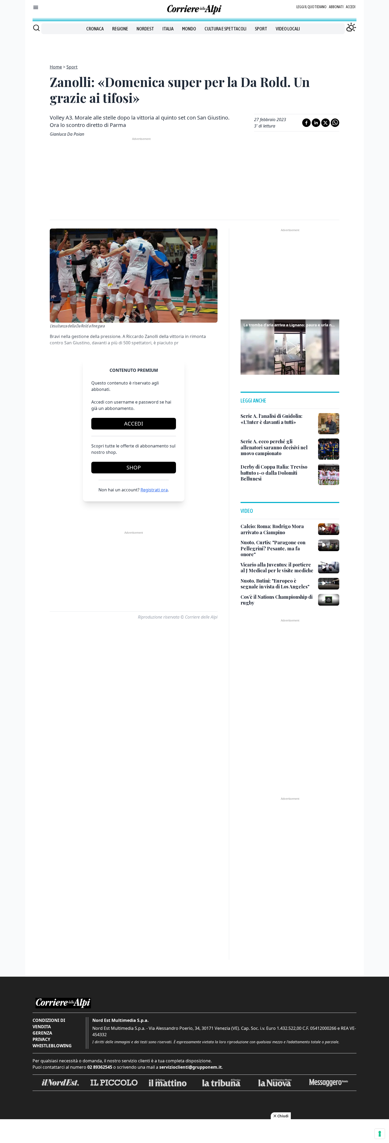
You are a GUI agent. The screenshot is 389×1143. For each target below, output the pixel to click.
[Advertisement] (194, 46)
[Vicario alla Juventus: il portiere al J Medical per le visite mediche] (328, 567)
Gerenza (42, 1033)
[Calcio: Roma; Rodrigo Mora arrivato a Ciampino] (328, 529)
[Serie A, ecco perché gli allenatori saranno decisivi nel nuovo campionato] (328, 449)
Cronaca (95, 28)
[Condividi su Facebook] (306, 122)
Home (56, 67)
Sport (261, 28)
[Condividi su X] (325, 122)
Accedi (350, 7)
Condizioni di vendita (49, 1023)
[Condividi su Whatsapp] (335, 122)
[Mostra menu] (36, 7)
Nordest (145, 28)
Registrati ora (154, 490)
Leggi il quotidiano (311, 7)
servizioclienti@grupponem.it (190, 1067)
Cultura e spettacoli (225, 28)
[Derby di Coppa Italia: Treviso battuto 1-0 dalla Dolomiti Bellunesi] (328, 474)
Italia (168, 28)
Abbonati (336, 7)
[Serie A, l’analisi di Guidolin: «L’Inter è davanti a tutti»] (328, 423)
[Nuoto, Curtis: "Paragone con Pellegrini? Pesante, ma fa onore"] (328, 545)
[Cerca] (36, 28)
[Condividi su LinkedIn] (316, 122)
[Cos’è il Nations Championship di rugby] (328, 600)
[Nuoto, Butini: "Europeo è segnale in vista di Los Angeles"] (328, 583)
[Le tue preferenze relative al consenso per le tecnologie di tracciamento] (380, 1134)
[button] (290, 346)
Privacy (41, 1039)
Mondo (189, 28)
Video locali (288, 28)
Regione (120, 28)
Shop (133, 467)
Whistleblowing (52, 1046)
